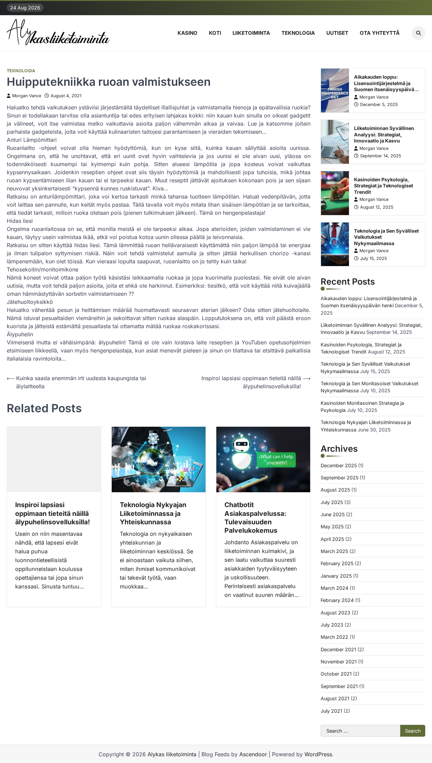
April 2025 (332, 539)
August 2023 (335, 612)
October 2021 (336, 674)
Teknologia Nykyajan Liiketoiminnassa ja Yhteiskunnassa (153, 513)
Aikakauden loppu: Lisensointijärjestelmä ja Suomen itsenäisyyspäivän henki (385, 86)
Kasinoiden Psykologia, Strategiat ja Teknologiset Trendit (383, 186)
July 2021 (331, 711)
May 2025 (332, 526)
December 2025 (339, 465)
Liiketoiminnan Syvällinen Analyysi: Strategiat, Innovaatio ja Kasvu (384, 134)
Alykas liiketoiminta (171, 754)
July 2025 (332, 502)
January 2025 (336, 576)
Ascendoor (253, 754)
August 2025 (335, 490)
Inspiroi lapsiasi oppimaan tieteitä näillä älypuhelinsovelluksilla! (52, 513)
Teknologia (298, 33)
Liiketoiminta (251, 33)
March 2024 (334, 588)
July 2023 (332, 625)
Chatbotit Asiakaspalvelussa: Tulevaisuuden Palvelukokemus (255, 517)
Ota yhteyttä (380, 33)
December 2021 (338, 649)
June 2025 (333, 514)
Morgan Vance (26, 95)
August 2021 (335, 698)
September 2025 (339, 477)
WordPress (318, 754)
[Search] (418, 33)
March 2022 (334, 637)
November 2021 (339, 661)
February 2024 (337, 600)
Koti (215, 33)
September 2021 (339, 686)
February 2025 (337, 563)
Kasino (187, 33)
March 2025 (334, 551)
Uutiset (337, 33)
